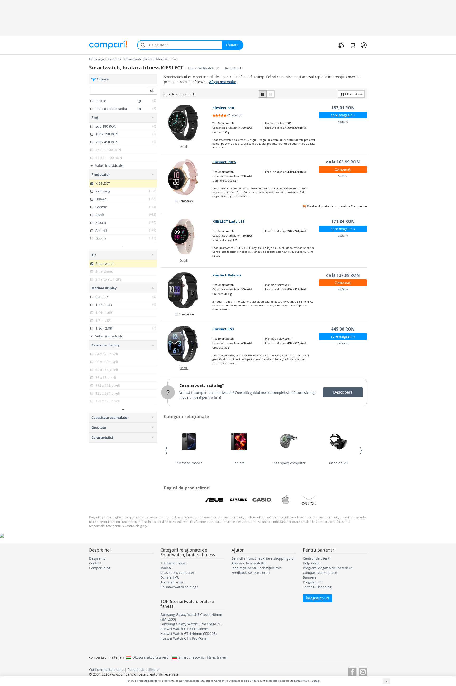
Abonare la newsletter (249, 563)
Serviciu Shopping (317, 587)
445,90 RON (343, 329)
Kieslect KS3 (223, 328)
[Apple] (285, 500)
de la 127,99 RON (343, 275)
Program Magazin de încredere (327, 568)
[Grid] (270, 94)
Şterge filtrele (233, 68)
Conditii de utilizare (143, 669)
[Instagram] (363, 671)
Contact (95, 563)
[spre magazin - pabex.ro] (186, 344)
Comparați (343, 169)
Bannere (309, 577)
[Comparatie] (341, 44)
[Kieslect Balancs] (186, 290)
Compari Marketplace (320, 572)
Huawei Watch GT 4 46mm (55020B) (188, 633)
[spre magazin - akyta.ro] (186, 123)
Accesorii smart (172, 582)
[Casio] (261, 500)
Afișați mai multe (222, 81)
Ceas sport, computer (289, 463)
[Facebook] (352, 671)
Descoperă (343, 392)
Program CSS (313, 582)
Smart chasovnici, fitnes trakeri (202, 657)
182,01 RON (343, 107)
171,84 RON (343, 221)
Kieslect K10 (223, 107)
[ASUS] (214, 500)
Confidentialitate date (106, 669)
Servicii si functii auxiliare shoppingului (263, 558)
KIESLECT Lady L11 (228, 221)
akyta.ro (343, 121)
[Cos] (352, 44)
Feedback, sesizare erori (251, 572)
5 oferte (343, 176)
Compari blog (99, 568)
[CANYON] (308, 500)
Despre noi (97, 558)
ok (152, 90)
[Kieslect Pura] (186, 177)
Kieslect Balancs (226, 275)
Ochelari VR (338, 463)
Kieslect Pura (224, 161)
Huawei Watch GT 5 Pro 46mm (184, 638)
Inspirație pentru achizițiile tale (257, 568)
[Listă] (263, 94)
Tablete (239, 463)
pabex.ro (342, 343)
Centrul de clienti (316, 558)
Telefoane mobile (189, 463)
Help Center (312, 563)
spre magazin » (343, 115)
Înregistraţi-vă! (317, 598)
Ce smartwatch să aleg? (201, 385)
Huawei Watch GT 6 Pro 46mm (184, 629)
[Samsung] (238, 500)
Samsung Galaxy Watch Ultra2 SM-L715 (191, 624)
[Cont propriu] (363, 44)
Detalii (184, 146)
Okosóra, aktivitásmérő (150, 657)
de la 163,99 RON (343, 162)
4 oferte (343, 289)
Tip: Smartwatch (201, 68)
